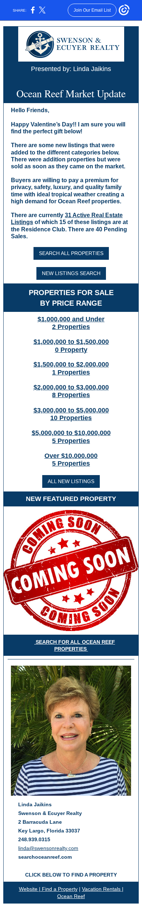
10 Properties (71, 418)
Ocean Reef (71, 896)
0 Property (71, 349)
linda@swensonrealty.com (48, 848)
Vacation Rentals (101, 889)
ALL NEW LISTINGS (71, 481)
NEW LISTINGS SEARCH (71, 273)
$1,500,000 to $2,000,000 (71, 364)
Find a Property (59, 889)
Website (29, 889)
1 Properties (71, 372)
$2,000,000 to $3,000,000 (71, 387)
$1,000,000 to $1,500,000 (71, 341)
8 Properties (71, 395)
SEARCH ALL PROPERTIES (71, 253)
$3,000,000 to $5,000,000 (71, 410)
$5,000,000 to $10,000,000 (71, 432)
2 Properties (71, 326)
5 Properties (71, 440)
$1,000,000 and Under (71, 319)
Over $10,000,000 (71, 455)
